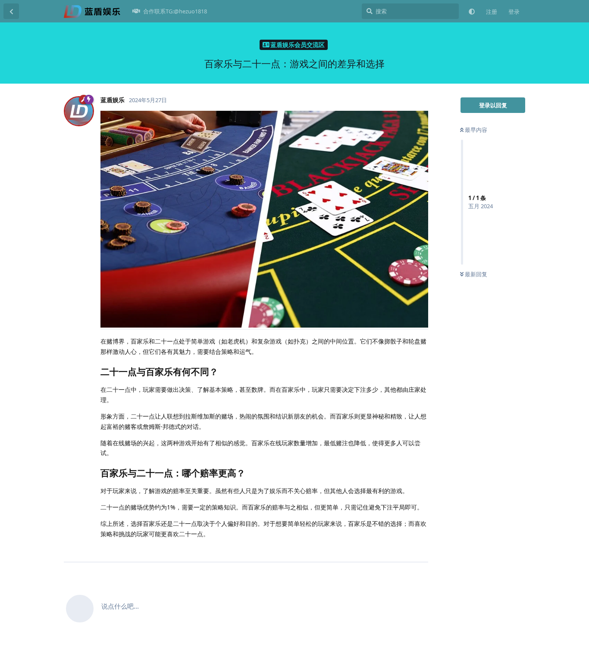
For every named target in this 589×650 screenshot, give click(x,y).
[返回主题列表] (11, 11)
